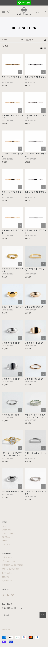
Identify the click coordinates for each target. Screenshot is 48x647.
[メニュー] (4, 11)
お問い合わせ (7, 573)
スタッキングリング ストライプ (12, 116)
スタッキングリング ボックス (12, 155)
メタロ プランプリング (34, 307)
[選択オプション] (20, 72)
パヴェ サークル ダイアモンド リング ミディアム (12, 454)
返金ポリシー (7, 581)
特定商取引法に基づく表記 (12, 565)
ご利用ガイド (7, 557)
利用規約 (5, 577)
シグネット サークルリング (12, 307)
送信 (42, 615)
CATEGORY (6, 530)
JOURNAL (6, 537)
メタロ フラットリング (34, 343)
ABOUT (5, 541)
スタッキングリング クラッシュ (12, 78)
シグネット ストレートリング (35, 270)
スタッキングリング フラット (12, 193)
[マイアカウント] (37, 11)
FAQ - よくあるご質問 (10, 569)
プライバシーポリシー (10, 561)
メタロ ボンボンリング (34, 379)
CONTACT (6, 544)
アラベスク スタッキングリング (12, 270)
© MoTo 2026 (6, 629)
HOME (4, 526)
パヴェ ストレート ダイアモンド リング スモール (35, 416)
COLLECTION (7, 533)
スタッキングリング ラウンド (12, 231)
